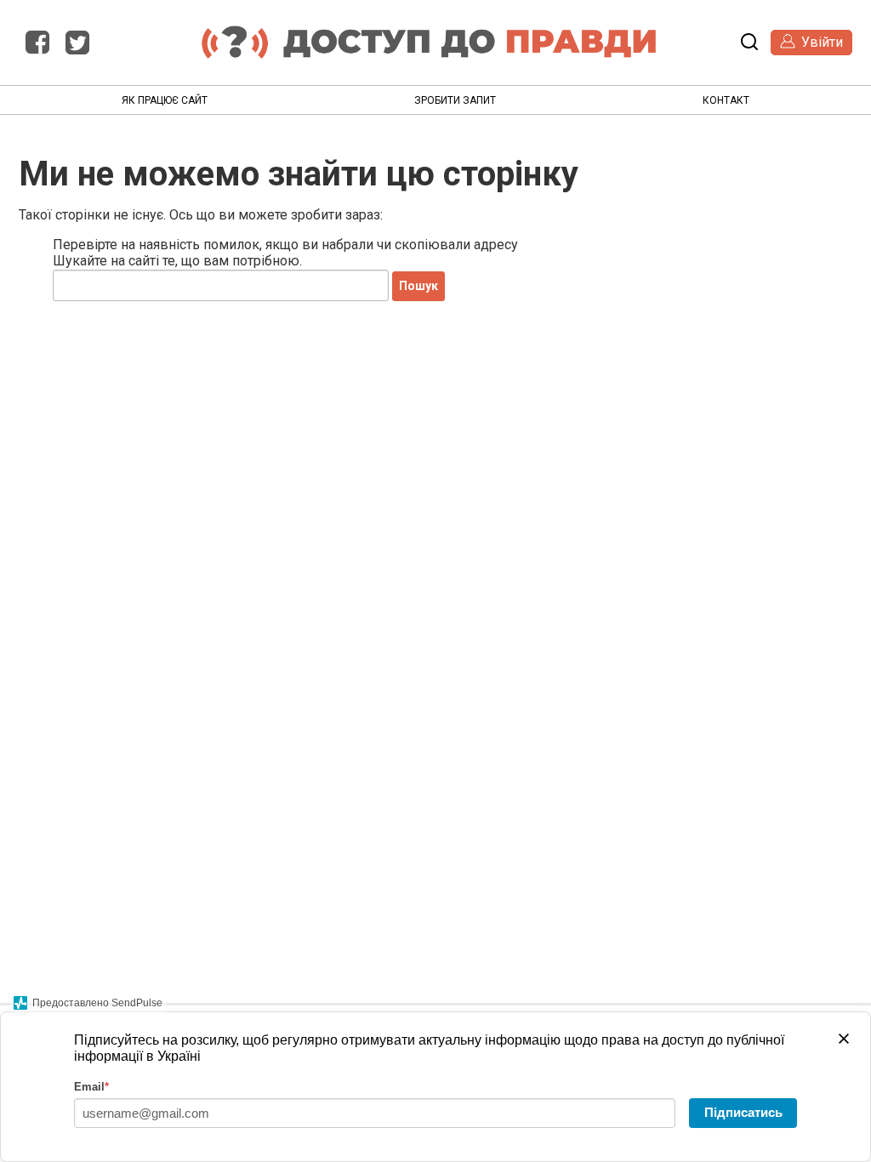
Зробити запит (455, 100)
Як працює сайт (165, 100)
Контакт (726, 100)
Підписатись (743, 1112)
